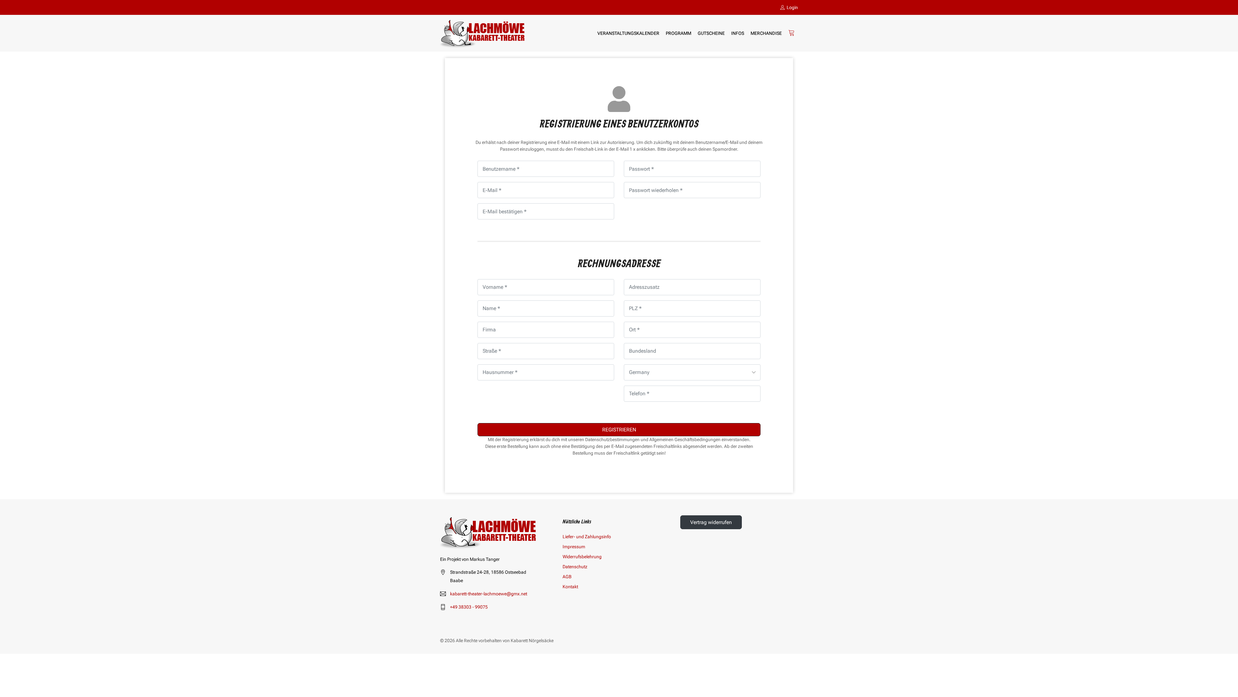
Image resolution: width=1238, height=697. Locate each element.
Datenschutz (575, 566)
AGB (567, 576)
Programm (678, 33)
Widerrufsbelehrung (582, 556)
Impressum (574, 546)
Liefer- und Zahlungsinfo (587, 536)
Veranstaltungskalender (628, 33)
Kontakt (570, 586)
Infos (737, 33)
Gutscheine (711, 33)
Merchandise (766, 33)
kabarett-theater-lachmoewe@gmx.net (488, 593)
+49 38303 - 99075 (469, 607)
